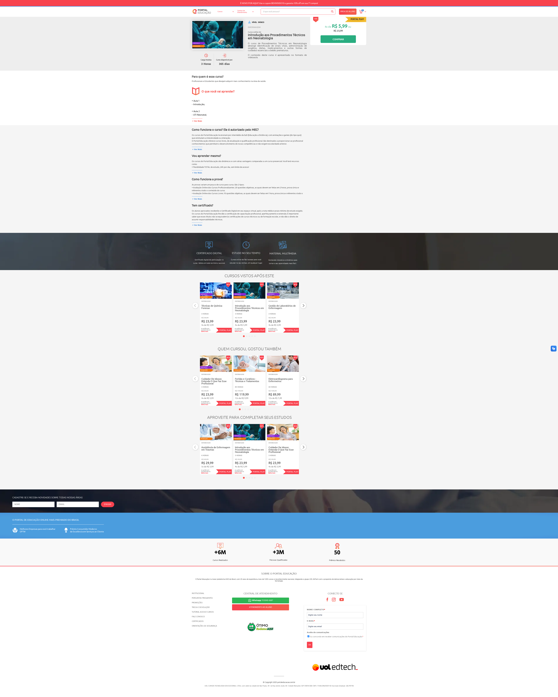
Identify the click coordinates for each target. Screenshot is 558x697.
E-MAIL (311, 621)
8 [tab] (259, 409)
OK (309, 645)
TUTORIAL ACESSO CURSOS (203, 612)
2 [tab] (246, 336)
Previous (195, 305)
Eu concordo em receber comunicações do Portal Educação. (336, 636)
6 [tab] (253, 409)
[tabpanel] (216, 307)
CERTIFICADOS (198, 621)
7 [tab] (256, 409)
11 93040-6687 (262, 600)
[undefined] (217, 35)
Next (303, 305)
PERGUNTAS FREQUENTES (202, 598)
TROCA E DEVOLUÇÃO (201, 607)
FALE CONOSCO (198, 616)
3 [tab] (249, 336)
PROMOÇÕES (197, 602)
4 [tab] (252, 336)
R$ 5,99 (339, 26)
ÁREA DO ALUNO (347, 11)
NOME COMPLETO (316, 609)
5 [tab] (255, 336)
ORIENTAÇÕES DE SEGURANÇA (204, 626)
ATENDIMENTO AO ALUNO (260, 607)
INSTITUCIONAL (198, 593)
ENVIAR (107, 504)
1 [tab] (244, 336)
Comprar (338, 39)
